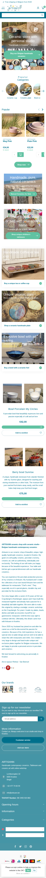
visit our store (23, 748)
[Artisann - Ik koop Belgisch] (13, 668)
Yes (28, 870)
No (34, 870)
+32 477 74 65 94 (13, 786)
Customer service (23, 740)
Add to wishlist (21, 433)
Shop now (21, 165)
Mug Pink (7, 141)
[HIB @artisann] (11, 668)
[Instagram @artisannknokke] (4, 668)
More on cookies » (23, 873)
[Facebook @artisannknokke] (2, 668)
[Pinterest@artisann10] (8, 668)
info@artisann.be (13, 793)
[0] (43, 8)
